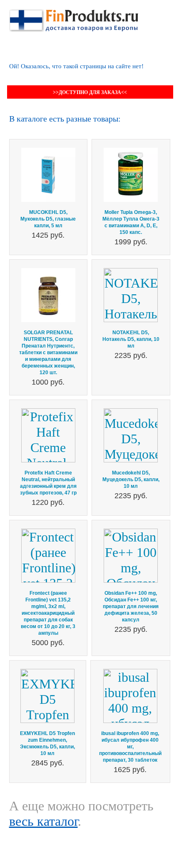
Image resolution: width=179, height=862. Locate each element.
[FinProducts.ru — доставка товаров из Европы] (73, 16)
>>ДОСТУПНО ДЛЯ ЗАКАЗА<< (90, 92)
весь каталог (43, 821)
